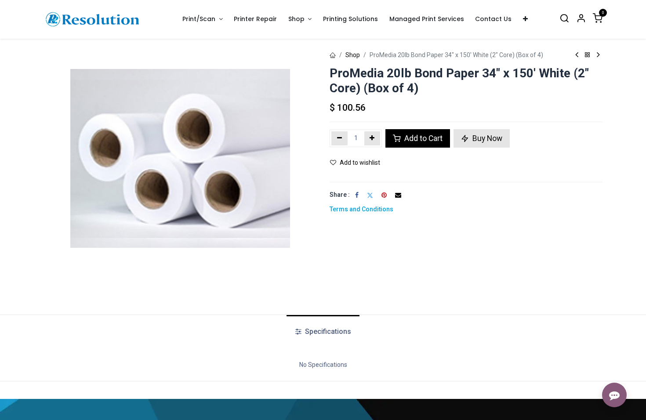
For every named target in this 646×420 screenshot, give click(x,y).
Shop (352, 54)
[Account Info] (581, 19)
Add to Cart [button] (423, 138)
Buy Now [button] (486, 138)
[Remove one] (339, 138)
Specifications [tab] (327, 331)
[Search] (564, 19)
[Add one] (372, 138)
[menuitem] (256, 19)
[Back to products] (587, 55)
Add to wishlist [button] (360, 162)
